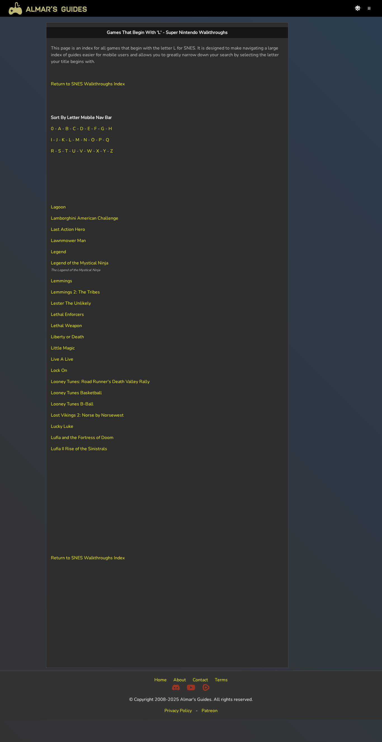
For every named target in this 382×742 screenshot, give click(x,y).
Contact (200, 680)
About (179, 680)
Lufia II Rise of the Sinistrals (79, 449)
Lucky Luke (62, 426)
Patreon (210, 711)
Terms (221, 680)
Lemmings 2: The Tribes (75, 292)
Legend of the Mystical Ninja (79, 263)
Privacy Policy (178, 711)
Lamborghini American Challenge (84, 218)
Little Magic (63, 348)
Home (160, 680)
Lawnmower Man (68, 241)
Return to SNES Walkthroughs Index (88, 84)
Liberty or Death (67, 337)
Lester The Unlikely (71, 303)
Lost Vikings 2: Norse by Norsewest (87, 415)
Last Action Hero (68, 229)
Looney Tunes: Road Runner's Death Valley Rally (100, 382)
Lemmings (61, 281)
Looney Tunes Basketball (76, 393)
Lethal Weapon (66, 326)
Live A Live (62, 359)
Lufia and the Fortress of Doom (82, 438)
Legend (58, 252)
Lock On (59, 370)
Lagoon (58, 207)
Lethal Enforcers (67, 314)
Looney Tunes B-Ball (72, 404)
